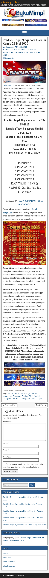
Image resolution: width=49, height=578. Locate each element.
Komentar (7, 422)
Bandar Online (13, 393)
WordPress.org (9, 566)
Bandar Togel (25, 393)
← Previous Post (9, 405)
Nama (6, 443)
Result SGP (16, 399)
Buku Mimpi (8, 85)
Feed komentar (9, 562)
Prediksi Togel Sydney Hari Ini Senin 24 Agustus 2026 (24, 525)
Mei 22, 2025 (22, 47)
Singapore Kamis (29, 399)
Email (6, 450)
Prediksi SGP (27, 396)
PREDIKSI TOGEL (12, 50)
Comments (9, 58)
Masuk (5, 553)
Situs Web (7, 457)
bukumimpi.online (10, 2)
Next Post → (41, 405)
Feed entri (7, 558)
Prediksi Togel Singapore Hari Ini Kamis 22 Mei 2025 (24, 41)
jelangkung (9, 47)
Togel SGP (41, 399)
